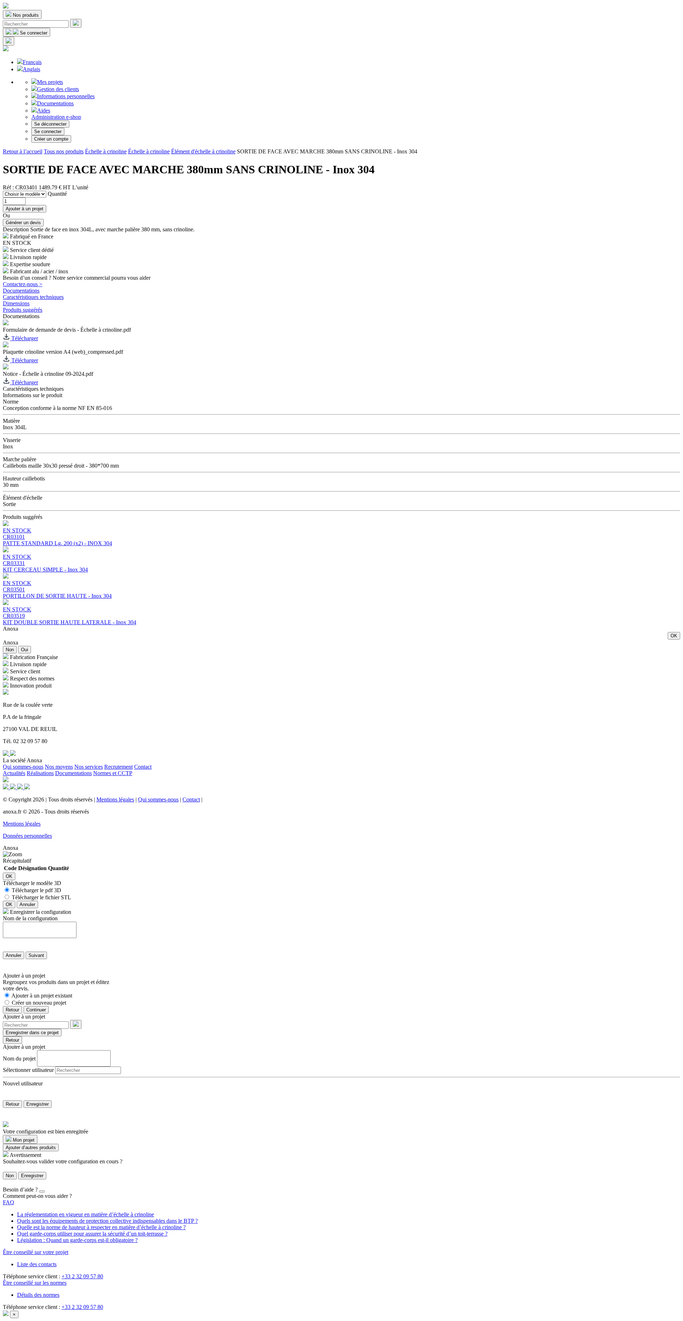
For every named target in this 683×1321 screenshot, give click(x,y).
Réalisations (40, 773)
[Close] (42, 1191)
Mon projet (23, 1140)
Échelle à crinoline (106, 151)
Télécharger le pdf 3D (36, 890)
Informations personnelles (66, 96)
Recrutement (118, 767)
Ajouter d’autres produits (31, 1147)
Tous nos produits (64, 151)
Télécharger (24, 338)
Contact (143, 767)
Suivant (36, 955)
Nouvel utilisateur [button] (23, 1083)
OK (674, 635)
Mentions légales (115, 799)
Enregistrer (37, 1104)
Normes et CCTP (112, 773)
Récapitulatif (17, 861)
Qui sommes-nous (23, 767)
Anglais (31, 69)
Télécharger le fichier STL (41, 897)
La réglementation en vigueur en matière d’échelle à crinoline (85, 1214)
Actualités (14, 773)
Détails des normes (38, 1295)
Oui (24, 649)
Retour (12, 1009)
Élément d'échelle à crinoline (203, 151)
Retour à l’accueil (22, 151)
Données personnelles (27, 836)
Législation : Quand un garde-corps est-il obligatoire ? (77, 1240)
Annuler (27, 904)
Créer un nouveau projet (39, 1003)
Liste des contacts (37, 1264)
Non (10, 649)
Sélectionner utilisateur (28, 1070)
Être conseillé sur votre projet (35, 1252)
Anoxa (10, 629)
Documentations (55, 103)
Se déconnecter (50, 124)
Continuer (36, 1009)
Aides (43, 110)
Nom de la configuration (30, 918)
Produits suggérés (22, 310)
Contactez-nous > (22, 284)
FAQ (8, 1202)
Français (32, 62)
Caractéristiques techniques (33, 297)
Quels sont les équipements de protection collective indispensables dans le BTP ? (107, 1221)
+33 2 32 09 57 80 (82, 1276)
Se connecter (48, 131)
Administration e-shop (56, 117)
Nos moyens (59, 767)
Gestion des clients (58, 89)
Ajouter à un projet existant (41, 996)
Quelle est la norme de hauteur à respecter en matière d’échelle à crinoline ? (101, 1227)
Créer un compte (51, 139)
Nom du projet (19, 1058)
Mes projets (50, 82)
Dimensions (16, 303)
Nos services (88, 767)
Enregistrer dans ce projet (32, 1032)
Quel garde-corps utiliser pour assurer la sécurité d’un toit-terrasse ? (92, 1234)
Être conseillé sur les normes (35, 1283)
